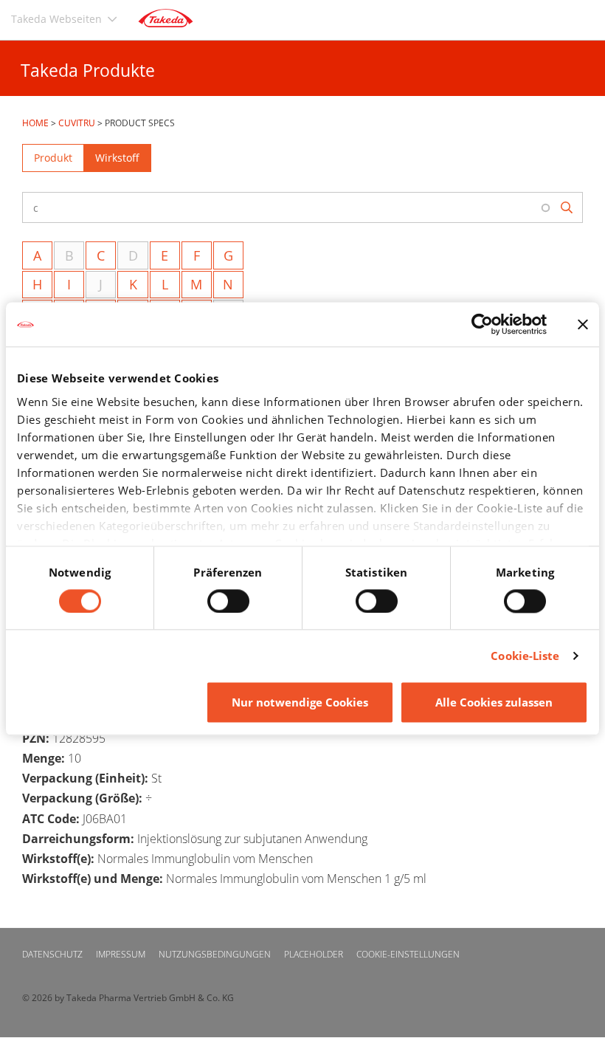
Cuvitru (76, 123)
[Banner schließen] (583, 324)
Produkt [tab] (53, 158)
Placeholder (313, 954)
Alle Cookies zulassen (494, 702)
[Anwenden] (568, 208)
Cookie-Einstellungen (408, 954)
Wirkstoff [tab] (117, 158)
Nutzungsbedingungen (215, 954)
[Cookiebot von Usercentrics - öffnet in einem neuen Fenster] (482, 324)
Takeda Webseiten (56, 19)
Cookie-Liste (525, 655)
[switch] (228, 601)
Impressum (120, 954)
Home (35, 123)
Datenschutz (52, 954)
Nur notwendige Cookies (300, 702)
